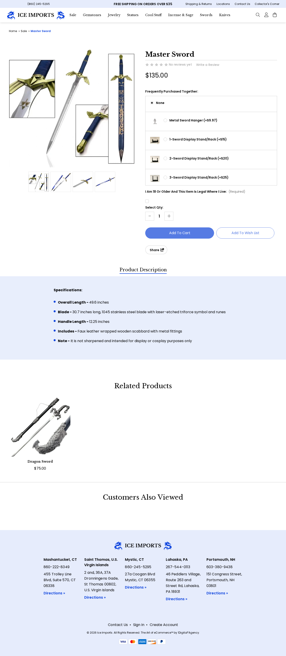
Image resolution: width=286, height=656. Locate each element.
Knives (224, 15)
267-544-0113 (178, 567)
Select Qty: (154, 207)
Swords (206, 15)
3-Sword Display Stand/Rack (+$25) (199, 177)
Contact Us (242, 4)
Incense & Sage (180, 15)
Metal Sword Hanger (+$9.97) (193, 120)
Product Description (143, 269)
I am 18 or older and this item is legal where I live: (195, 191)
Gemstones (92, 15)
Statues (133, 15)
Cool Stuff (153, 15)
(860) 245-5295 (38, 4)
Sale (72, 15)
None (160, 103)
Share (155, 250)
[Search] (258, 14)
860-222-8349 (56, 567)
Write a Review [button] (207, 65)
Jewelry (114, 15)
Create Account (164, 624)
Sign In (138, 624)
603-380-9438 (219, 567)
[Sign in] (266, 14)
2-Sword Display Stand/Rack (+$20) (199, 158)
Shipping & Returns (198, 4)
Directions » (54, 593)
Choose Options (40, 434)
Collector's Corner (267, 4)
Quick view (40, 421)
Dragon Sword (40, 462)
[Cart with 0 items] (275, 14)
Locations (223, 4)
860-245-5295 (138, 567)
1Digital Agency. (189, 632)
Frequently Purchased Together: (171, 91)
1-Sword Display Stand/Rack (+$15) (198, 139)
